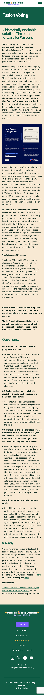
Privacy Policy (22, 688)
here (39, 575)
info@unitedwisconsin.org (22, 667)
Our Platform (22, 635)
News (22, 645)
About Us (22, 630)
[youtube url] (31, 658)
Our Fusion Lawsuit (22, 650)
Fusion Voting (22, 640)
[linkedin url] (12, 658)
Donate (22, 624)
